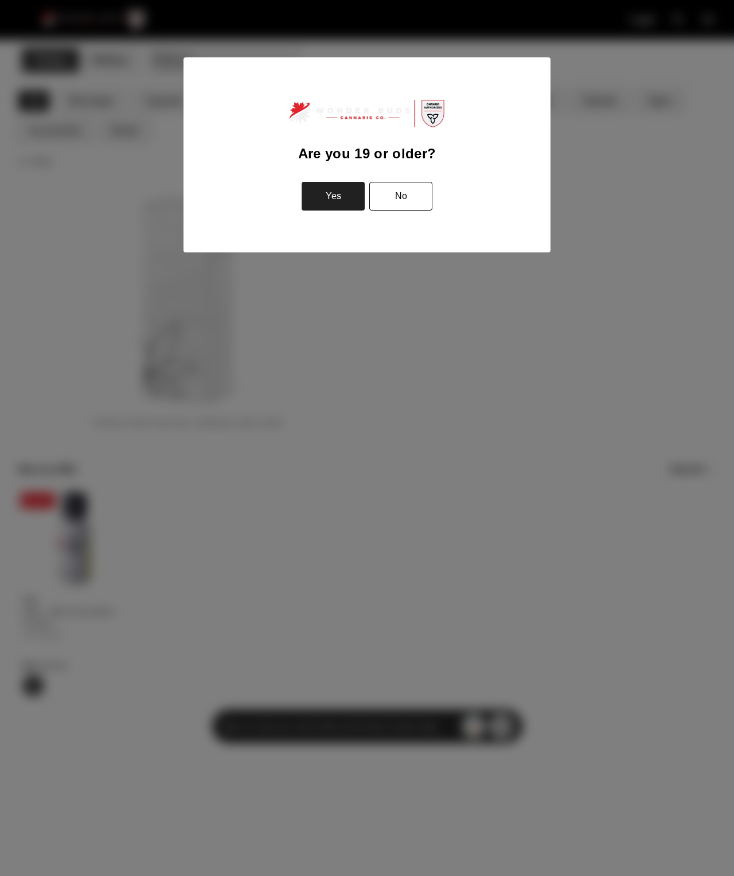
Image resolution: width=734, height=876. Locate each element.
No (401, 196)
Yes (333, 196)
